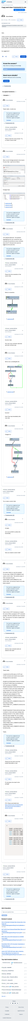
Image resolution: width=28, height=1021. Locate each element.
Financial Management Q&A (8, 5)
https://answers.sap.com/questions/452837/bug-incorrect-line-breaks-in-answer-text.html (14, 806)
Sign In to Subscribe (19, 9)
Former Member (9, 16)
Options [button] (25, 10)
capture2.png (8, 207)
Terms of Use (21, 1007)
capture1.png (8, 205)
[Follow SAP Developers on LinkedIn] (17, 1003)
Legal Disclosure (21, 1010)
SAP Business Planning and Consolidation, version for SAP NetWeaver (12, 26)
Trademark (7, 1014)
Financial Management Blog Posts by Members (13, 925)
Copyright (7, 1010)
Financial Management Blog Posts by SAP (12, 932)
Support (21, 1014)
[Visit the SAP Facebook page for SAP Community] (10, 1003)
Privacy (6, 1007)
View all (3, 996)
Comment (23, 56)
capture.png (8, 203)
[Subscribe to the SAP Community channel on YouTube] (15, 1003)
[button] (18, 20)
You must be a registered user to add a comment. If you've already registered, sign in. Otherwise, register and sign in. (13, 115)
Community (9, 1)
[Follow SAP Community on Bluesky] (12, 1003)
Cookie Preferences (7, 1017)
